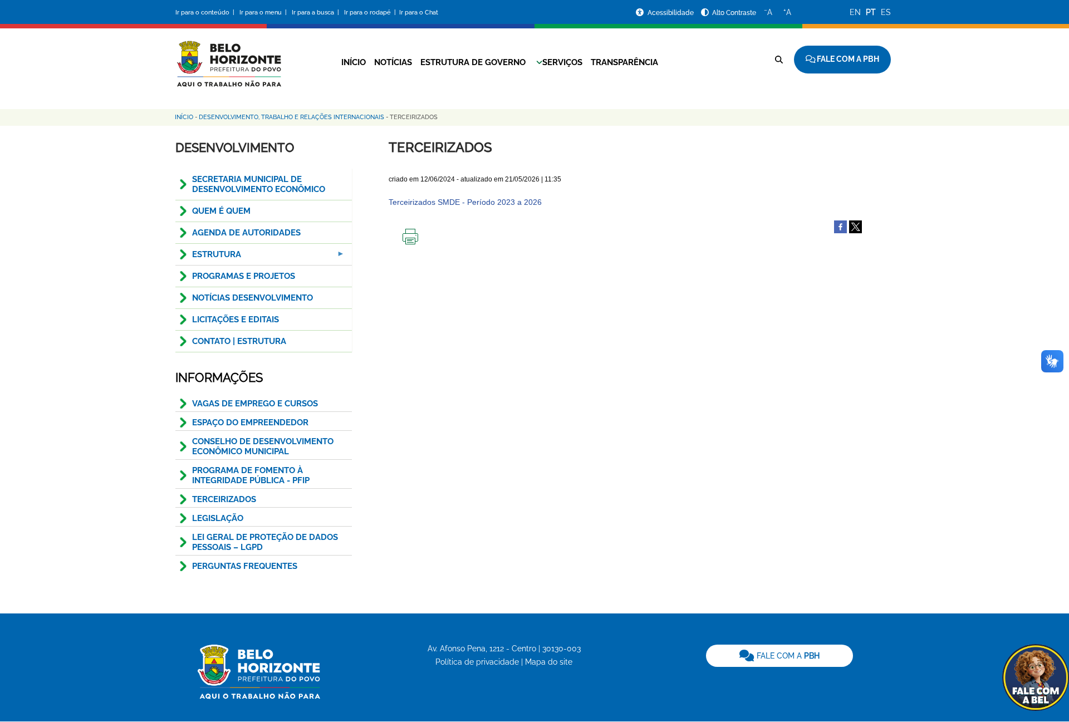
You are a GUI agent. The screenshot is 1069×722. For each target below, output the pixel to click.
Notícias (393, 62)
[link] (779, 656)
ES (886, 12)
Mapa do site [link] (548, 661)
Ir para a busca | (316, 12)
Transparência (624, 62)
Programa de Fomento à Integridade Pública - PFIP (251, 475)
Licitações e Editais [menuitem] (235, 320)
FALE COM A (787, 655)
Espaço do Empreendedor (250, 423)
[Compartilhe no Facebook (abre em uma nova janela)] (840, 226)
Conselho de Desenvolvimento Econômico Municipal (263, 446)
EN (855, 12)
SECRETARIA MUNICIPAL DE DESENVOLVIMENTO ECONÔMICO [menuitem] (258, 184)
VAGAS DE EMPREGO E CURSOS (255, 404)
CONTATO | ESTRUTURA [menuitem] (239, 341)
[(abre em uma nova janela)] (855, 226)
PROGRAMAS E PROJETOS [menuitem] (243, 276)
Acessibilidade (671, 13)
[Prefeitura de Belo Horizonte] (228, 57)
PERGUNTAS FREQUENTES (244, 566)
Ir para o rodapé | (370, 12)
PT (871, 12)
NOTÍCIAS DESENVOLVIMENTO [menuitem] (252, 298)
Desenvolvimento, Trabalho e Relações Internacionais (291, 117)
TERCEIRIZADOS (224, 499)
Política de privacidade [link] (477, 661)
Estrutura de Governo (473, 62)
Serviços (562, 62)
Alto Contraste (734, 13)
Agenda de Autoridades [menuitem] (246, 233)
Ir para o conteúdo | (206, 12)
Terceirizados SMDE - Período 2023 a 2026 (465, 202)
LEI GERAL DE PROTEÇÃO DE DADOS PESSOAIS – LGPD (265, 542)
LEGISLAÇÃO (217, 518)
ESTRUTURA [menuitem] (208, 257)
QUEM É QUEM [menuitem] (221, 211)
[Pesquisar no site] (779, 59)
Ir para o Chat (418, 12)
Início (353, 62)
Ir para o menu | (264, 12)
